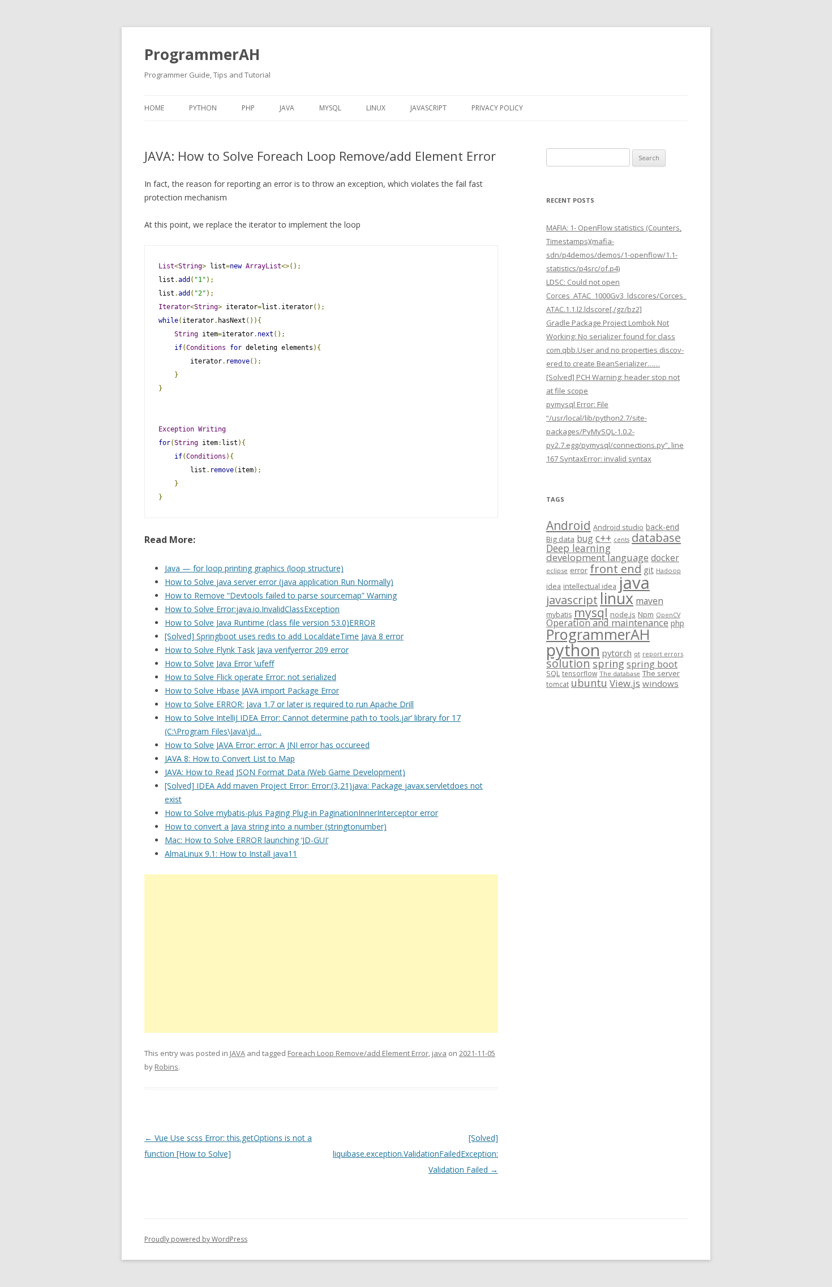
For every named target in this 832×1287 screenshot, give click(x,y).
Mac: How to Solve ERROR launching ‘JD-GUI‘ (246, 840)
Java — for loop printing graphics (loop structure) (254, 568)
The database (619, 673)
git (649, 569)
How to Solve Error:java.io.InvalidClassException (252, 609)
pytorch (617, 653)
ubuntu (589, 682)
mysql (591, 612)
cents (621, 539)
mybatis (559, 614)
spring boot (652, 664)
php (677, 623)
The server (661, 673)
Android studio (618, 527)
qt (637, 653)
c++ (603, 538)
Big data (560, 539)
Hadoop (668, 570)
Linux (375, 108)
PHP (248, 108)
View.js (625, 683)
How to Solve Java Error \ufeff (219, 663)
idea (553, 586)
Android (568, 525)
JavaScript (428, 108)
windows (660, 683)
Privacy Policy (497, 108)
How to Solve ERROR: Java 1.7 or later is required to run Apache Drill (289, 704)
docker (665, 558)
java (439, 1053)
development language (597, 557)
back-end (662, 526)
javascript (572, 600)
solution (568, 663)
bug (585, 538)
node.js (623, 614)
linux (616, 598)
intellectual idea (589, 586)
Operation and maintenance (607, 623)
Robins (166, 1067)
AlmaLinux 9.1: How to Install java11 (231, 853)
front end (615, 568)
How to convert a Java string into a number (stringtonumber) (276, 826)
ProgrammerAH (202, 54)
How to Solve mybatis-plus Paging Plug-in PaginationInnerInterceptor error (301, 812)
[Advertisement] (321, 953)
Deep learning (578, 548)
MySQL (330, 108)
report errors (662, 653)
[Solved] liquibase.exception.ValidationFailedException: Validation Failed (415, 1153)
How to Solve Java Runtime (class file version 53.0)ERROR (270, 622)
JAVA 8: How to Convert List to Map (230, 758)
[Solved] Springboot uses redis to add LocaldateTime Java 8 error (284, 636)
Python (203, 108)
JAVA (287, 108)
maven (649, 601)
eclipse (557, 570)
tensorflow (579, 673)
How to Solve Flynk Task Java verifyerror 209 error (257, 649)
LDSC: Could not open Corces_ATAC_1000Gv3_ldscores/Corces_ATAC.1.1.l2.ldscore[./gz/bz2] (616, 295)
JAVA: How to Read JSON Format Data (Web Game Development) (285, 772)
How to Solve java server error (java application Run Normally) (279, 581)
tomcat (557, 684)
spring (608, 663)
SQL (553, 673)
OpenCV (668, 615)
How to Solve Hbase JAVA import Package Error (252, 690)
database (656, 537)
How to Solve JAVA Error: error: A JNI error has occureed (267, 744)
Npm (646, 614)
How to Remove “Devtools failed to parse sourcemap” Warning (281, 595)
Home (154, 108)
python (573, 650)
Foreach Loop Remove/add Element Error (358, 1053)
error (578, 570)
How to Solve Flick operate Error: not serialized (250, 677)
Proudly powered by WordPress (195, 1239)
